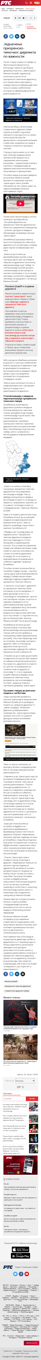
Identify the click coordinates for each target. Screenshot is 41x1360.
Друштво (22, 1287)
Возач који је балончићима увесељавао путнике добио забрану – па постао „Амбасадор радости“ (13, 1149)
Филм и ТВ (26, 1308)
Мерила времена (9, 1289)
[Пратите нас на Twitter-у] (15, 1274)
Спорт (8, 1296)
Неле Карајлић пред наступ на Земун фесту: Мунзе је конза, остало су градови (14, 1128)
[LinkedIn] (17, 36)
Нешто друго (30, 9)
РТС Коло (16, 1319)
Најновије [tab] (7, 1093)
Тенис (32, 1296)
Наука (34, 1308)
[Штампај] (22, 36)
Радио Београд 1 (16, 1325)
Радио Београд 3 (11, 1327)
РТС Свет (30, 1316)
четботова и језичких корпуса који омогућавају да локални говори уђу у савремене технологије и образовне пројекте (20, 335)
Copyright (18, 1351)
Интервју (10, 9)
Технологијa (17, 1307)
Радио (5, 1325)
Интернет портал (25, 1338)
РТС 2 (15, 1316)
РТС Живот (26, 1318)
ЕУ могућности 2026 (20, 1292)
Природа (6, 1310)
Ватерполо (24, 1298)
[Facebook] (5, 36)
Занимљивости (29, 1305)
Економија (32, 1287)
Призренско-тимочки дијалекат (18, 986)
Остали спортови (20, 1299)
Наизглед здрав (27, 1312)
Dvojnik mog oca (10, 1194)
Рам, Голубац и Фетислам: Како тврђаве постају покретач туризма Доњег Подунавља (15, 1118)
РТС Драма (16, 1318)
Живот (17, 1305)
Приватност (8, 1351)
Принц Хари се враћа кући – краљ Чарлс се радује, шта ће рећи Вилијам (14, 1138)
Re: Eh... (7, 1226)
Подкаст (33, 1290)
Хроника (13, 1287)
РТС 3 (22, 1316)
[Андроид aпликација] (20, 1165)
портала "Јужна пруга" (15, 296)
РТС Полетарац (24, 1321)
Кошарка (24, 1296)
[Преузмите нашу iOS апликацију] (20, 1249)
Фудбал (16, 1296)
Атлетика (34, 1298)
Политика (14, 1285)
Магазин (10, 1305)
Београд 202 (25, 1327)
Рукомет (14, 1298)
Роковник (13, 10)
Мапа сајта (31, 1343)
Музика (7, 1307)
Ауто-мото (8, 1299)
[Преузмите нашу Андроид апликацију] (20, 1256)
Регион (22, 1285)
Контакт (10, 1336)
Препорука (19, 9)
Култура (5, 10)
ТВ (3, 1316)
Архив (20, 1332)
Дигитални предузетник (21, 1310)
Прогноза (9, 1081)
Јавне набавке (31, 1336)
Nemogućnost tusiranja (12, 1205)
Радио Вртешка (18, 1330)
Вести (5, 1285)
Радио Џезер (31, 1330)
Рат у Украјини (24, 1289)
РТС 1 (8, 1316)
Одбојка (5, 1298)
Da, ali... (6, 1184)
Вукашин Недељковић (31, 27)
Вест (3, 9)
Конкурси (13, 1338)
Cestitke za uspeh (10, 1216)
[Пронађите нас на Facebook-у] (21, 1274)
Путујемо (27, 1307)
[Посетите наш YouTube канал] (26, 1274)
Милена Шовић (11, 981)
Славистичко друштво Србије (17, 991)
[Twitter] (11, 36)
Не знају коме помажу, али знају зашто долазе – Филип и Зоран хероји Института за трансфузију (15, 1107)
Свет (29, 1285)
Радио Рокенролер (22, 1328)
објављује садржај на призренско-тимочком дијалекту (17, 305)
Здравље (15, 1308)
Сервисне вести (9, 1290)
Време (34, 1289)
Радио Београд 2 (32, 1325)
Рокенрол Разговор (26, 10)
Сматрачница (23, 1290)
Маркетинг (20, 1336)
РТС (4, 1336)
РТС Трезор (27, 1319)
